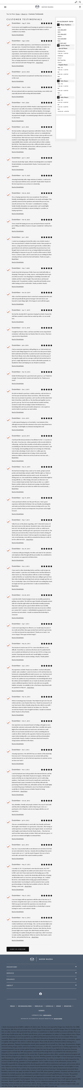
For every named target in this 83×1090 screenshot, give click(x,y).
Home (18, 14)
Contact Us (49, 1006)
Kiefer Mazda (47, 1015)
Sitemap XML (67, 1006)
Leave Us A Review (18, 949)
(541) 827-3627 (62, 43)
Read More (39, 62)
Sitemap (58, 1006)
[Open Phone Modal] (76, 2)
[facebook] (40, 994)
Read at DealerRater (18, 35)
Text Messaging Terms (25, 1006)
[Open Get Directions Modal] (79, 7)
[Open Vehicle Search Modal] (80, 2)
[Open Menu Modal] (5, 7)
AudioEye (41, 1010)
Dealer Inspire (58, 1018)
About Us (24, 14)
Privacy (12, 1006)
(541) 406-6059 (62, 29)
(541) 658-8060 (62, 38)
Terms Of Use (39, 1006)
